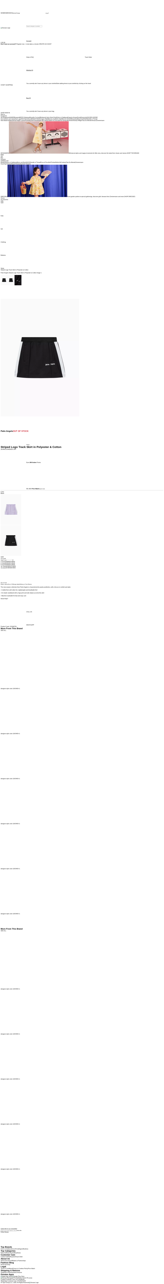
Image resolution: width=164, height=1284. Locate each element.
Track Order (19, 1256)
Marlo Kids (58, 119)
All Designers (5, 117)
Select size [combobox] (3, 560)
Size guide (3, 558)
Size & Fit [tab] (10, 584)
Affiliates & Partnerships (18, 1260)
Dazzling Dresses (6, 164)
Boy (15, 1253)
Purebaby (28, 120)
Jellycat (29, 119)
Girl (2, 161)
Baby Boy (9, 1253)
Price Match (31, 1268)
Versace (93, 120)
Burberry (43, 117)
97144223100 (21, 1281)
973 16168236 (20, 1279)
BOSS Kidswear (25, 117)
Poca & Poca (44, 162)
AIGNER (11, 117)
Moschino (80, 119)
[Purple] (11, 524)
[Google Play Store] (18, 1276)
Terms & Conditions (7, 1268)
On (12, 120)
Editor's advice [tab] (4, 584)
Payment (13, 1256)
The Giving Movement (66, 120)
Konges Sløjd (44, 119)
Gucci (2, 119)
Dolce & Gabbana (62, 117)
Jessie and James (9, 119)
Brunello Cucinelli (35, 117)
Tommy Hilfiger (77, 120)
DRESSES (4, 196)
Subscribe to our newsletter (9, 1229)
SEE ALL (3, 630)
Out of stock (4, 582)
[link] (45, 44)
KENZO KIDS (35, 119)
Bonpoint (17, 117)
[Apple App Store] (6, 1276)
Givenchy (84, 117)
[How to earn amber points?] (13, 469)
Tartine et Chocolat (54, 120)
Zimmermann (100, 120)
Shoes (19, 1253)
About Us (3, 1260)
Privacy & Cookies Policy (20, 1268)
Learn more (42, 488)
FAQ (8, 1256)
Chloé (55, 117)
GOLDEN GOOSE (92, 117)
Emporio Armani (72, 117)
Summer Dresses (25, 164)
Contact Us (4, 1256)
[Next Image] (13, 423)
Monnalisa (74, 119)
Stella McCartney (43, 120)
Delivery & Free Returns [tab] (26, 584)
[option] (82, 561)
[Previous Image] (13, 292)
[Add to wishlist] (19, 576)
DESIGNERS (5, 153)
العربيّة (47, 13)
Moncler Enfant (66, 119)
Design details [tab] (16, 584)
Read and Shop (5, 1264)
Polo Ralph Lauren (19, 120)
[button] (3, 42)
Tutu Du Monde (86, 120)
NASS (85, 119)
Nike (10, 120)
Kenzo (13, 1249)
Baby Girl (5, 161)
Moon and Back (21, 162)
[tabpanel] (82, 591)
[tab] (4, 280)
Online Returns (17, 1272)
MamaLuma (51, 119)
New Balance (5, 120)
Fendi (79, 117)
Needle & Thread (92, 119)
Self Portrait (34, 120)
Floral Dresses (15, 164)
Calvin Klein (49, 117)
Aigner (21, 1249)
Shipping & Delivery (7, 1272)
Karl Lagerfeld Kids (21, 119)
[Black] (11, 555)
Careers (8, 1260)
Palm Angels (7, 431)
